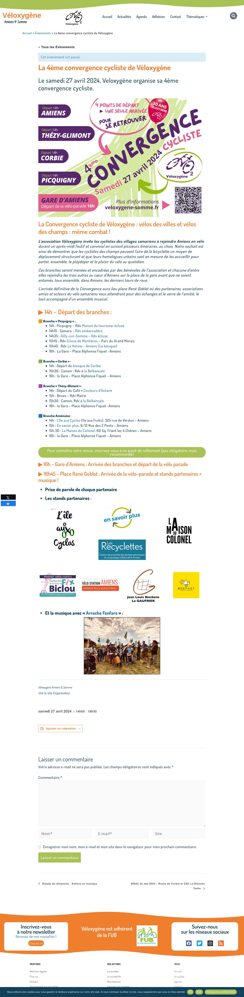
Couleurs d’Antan (96, 390)
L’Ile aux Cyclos (68, 420)
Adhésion (158, 16)
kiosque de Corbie (87, 365)
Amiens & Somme (15, 22)
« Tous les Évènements (56, 47)
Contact (175, 16)
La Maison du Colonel (78, 430)
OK (190, 992)
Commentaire (50, 777)
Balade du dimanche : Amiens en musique (69, 883)
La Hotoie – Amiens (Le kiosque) (92, 346)
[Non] (240, 992)
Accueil (107, 16)
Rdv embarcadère (89, 330)
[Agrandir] (201, 102)
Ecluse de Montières (82, 340)
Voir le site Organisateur (54, 693)
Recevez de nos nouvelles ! (36, 936)
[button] (196, 16)
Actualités (124, 16)
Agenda (141, 16)
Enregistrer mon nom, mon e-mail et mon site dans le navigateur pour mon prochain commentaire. (120, 846)
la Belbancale (94, 370)
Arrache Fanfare (102, 613)
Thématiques (195, 16)
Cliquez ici (36, 943)
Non (199, 992)
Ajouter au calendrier (61, 728)
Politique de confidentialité (220, 992)
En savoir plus (68, 425)
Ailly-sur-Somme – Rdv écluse (84, 335)
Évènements (43, 33)
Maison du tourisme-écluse (103, 325)
